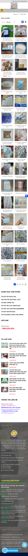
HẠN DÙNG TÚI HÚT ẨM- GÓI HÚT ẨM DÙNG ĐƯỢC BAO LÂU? (17, 380)
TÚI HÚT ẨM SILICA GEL (8, 296)
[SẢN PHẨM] (14, 5)
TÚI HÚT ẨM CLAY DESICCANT (10, 305)
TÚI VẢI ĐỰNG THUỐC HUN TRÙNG (12, 314)
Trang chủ (16, 14)
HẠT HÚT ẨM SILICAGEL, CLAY (10, 299)
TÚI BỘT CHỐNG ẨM (7, 302)
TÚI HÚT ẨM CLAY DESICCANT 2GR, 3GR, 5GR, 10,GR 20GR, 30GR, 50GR (18, 371)
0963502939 (23, 1)
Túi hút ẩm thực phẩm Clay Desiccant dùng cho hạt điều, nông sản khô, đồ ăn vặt (18, 346)
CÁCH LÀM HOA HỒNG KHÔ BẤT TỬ (16, 363)
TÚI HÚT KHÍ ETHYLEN (8, 311)
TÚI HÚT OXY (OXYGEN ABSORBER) (12, 308)
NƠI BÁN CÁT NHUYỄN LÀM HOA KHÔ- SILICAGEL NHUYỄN (17, 355)
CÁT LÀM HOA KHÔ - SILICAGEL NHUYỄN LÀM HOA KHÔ (17, 389)
